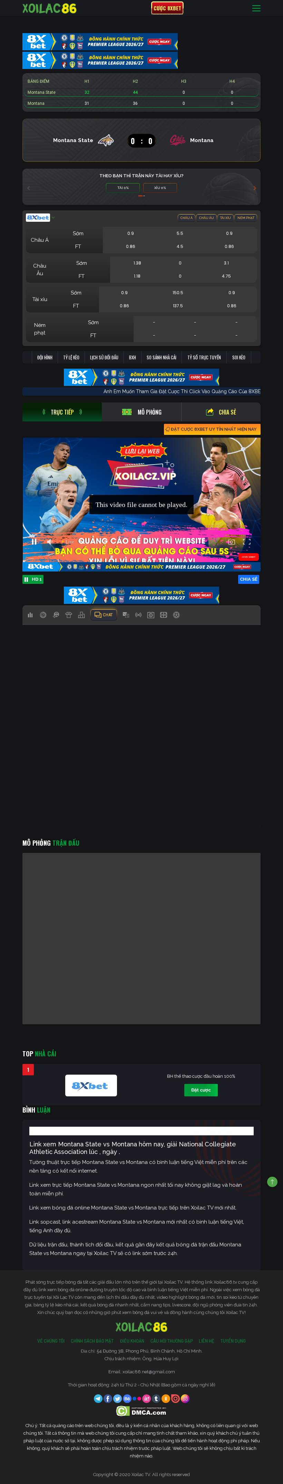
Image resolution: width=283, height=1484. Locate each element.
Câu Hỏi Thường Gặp (171, 1341)
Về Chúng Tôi (51, 1341)
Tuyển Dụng (233, 1341)
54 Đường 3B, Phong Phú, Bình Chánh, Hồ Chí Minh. (150, 1351)
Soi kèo (238, 357)
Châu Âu (206, 218)
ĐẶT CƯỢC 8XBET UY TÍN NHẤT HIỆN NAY (213, 429)
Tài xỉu (225, 218)
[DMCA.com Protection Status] (141, 1410)
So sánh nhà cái (161, 357)
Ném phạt (245, 218)
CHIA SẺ (248, 579)
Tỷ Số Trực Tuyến (204, 357)
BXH (132, 357)
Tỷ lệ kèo (71, 357)
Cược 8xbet (167, 8)
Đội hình (44, 357)
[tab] (62, 411)
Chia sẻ (227, 412)
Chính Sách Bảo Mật (92, 1341)
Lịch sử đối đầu (104, 357)
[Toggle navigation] (256, 8)
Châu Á (186, 218)
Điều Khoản (132, 1341)
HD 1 (37, 579)
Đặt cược (201, 1090)
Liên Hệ (206, 1341)
